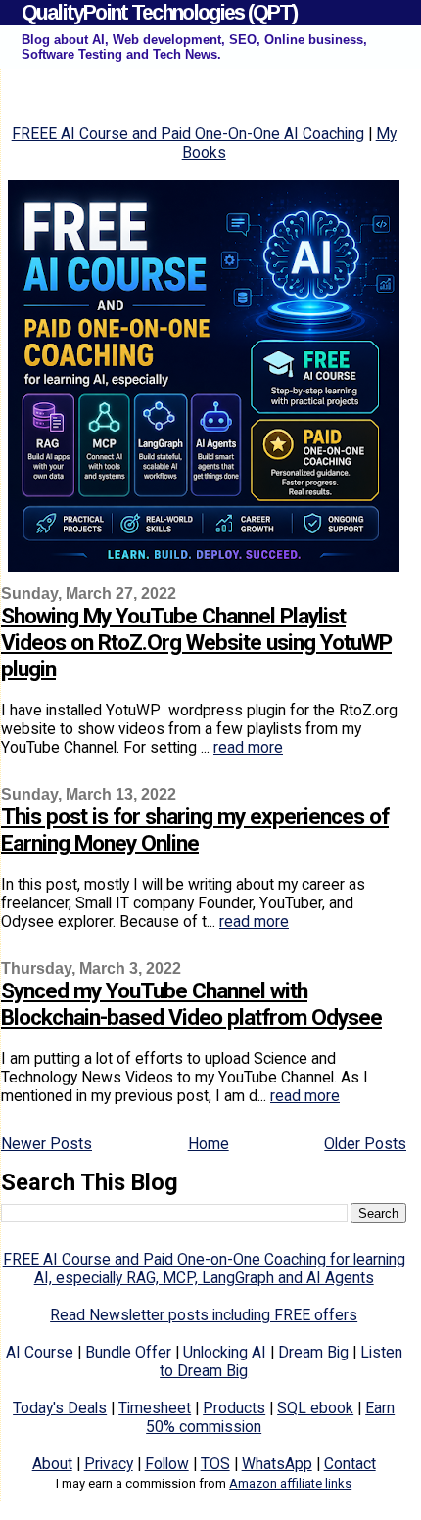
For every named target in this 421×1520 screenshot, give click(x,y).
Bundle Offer (128, 1352)
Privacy (108, 1463)
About (52, 1463)
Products (234, 1408)
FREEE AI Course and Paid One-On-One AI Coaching (188, 133)
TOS (215, 1463)
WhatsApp (277, 1463)
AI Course (39, 1352)
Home (208, 1143)
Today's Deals (60, 1408)
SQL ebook (315, 1408)
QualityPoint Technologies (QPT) (159, 12)
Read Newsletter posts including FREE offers (203, 1315)
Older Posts (365, 1143)
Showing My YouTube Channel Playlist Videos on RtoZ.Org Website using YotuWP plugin (196, 642)
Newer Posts (46, 1143)
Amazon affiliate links (290, 1483)
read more (248, 747)
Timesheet (154, 1408)
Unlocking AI (224, 1352)
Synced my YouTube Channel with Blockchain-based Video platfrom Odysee (191, 1004)
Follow (167, 1463)
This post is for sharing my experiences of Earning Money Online (195, 830)
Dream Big (313, 1352)
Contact (350, 1463)
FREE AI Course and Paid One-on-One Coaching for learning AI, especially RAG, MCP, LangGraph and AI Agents (204, 1268)
